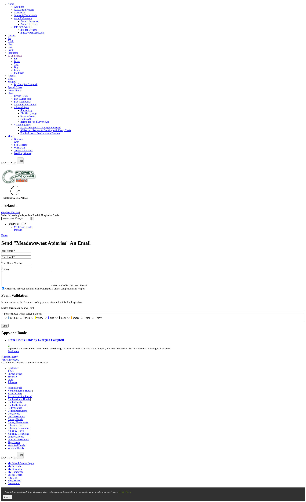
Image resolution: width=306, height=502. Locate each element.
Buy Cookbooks (22, 101)
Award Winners (23, 18)
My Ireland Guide (23, 227)
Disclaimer (13, 368)
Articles (11, 75)
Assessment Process (24, 9)
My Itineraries (15, 469)
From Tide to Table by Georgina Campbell (36, 340)
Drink (11, 41)
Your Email (8, 257)
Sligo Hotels (14, 442)
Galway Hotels (15, 419)
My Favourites (15, 466)
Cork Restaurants (16, 416)
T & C (11, 370)
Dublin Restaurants (17, 405)
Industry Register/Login (32, 32)
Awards (11, 35)
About (11, 4)
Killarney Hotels (16, 425)
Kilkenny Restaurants (18, 433)
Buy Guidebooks (22, 98)
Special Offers (15, 87)
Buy (10, 47)
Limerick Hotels (16, 436)
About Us (19, 6)
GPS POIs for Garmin (25, 104)
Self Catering (20, 144)
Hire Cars (12, 477)
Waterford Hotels (16, 445)
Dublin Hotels (15, 402)
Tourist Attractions (23, 150)
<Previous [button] (6, 356)
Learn (11, 50)
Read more (13, 351)
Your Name (8, 250)
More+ (11, 136)
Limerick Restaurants (18, 439)
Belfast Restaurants (17, 410)
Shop (10, 93)
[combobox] (20, 160)
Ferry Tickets (14, 480)
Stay (10, 44)
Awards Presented (29, 21)
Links (10, 379)
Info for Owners (23, 27)
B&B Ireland (14, 393)
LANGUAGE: (9, 163)
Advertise (12, 382)
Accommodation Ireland (20, 396)
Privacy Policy (15, 373)
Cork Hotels (14, 413)
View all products (10, 359)
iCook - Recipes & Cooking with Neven (40, 127)
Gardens (18, 139)
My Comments (15, 472)
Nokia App (26, 119)
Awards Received (29, 24)
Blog (10, 78)
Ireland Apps (21, 107)
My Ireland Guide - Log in (21, 463)
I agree (7, 496)
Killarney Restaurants (18, 428)
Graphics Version (10, 212)
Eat (9, 38)
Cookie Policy (125, 491)
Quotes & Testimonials (25, 15)
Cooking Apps (22, 124)
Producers (13, 52)
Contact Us (19, 12)
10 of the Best (15, 55)
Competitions (14, 90)
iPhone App (26, 110)
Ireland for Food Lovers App (34, 121)
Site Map (12, 376)
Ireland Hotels (15, 387)
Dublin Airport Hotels (19, 399)
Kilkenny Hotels (16, 431)
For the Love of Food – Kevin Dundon (40, 133)
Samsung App (27, 116)
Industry (18, 229)
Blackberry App (28, 113)
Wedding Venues (22, 153)
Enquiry (5, 269)
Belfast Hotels (15, 408)
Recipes (12, 81)
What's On (19, 147)
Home (4, 235)
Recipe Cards (21, 96)
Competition (14, 483)
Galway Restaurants (18, 422)
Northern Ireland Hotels (20, 390)
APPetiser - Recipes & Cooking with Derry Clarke (45, 130)
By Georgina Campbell (25, 84)
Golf (16, 142)
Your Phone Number (11, 263)
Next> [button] (15, 356)
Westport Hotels (16, 448)
